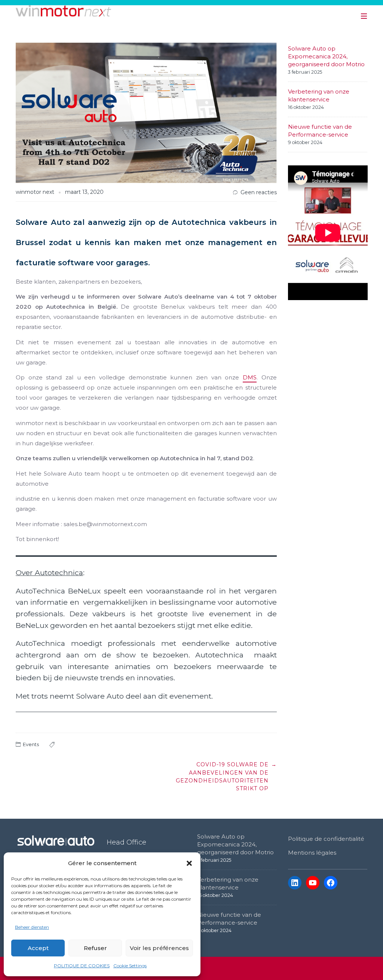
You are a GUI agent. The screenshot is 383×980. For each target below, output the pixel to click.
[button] (189, 863)
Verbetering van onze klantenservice (318, 95)
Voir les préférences (159, 948)
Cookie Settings (130, 965)
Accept (38, 948)
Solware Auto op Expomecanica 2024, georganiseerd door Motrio (326, 56)
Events (31, 744)
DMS (250, 377)
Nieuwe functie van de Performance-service (320, 130)
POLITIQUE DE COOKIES (82, 965)
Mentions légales (312, 852)
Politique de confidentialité (326, 838)
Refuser (95, 948)
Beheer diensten (32, 927)
